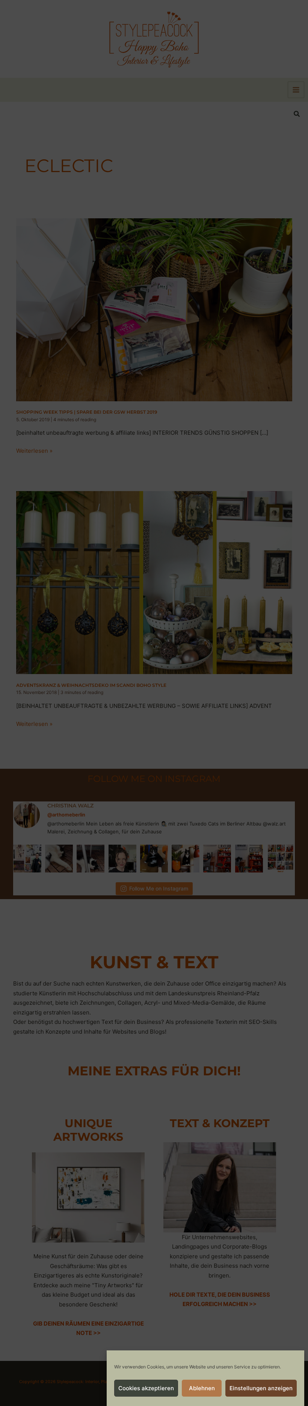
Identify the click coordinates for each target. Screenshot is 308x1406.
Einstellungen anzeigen (261, 1388)
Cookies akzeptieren (146, 1388)
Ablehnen (202, 1388)
